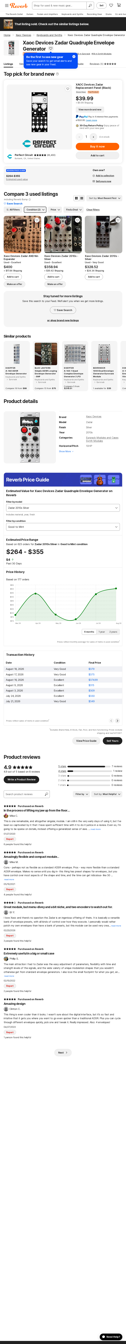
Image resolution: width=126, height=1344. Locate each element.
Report (10, 839)
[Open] (116, 508)
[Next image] (118, 234)
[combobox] (59, 508)
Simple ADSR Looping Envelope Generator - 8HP (46, 374)
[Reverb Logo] (19, 5)
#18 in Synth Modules (102, 53)
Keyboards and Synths (72, 14)
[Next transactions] (117, 720)
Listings (8, 63)
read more (96, 829)
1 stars (62, 785)
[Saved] (111, 5)
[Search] (90, 5)
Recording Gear (94, 14)
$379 (91, 668)
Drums (109, 14)
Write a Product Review (21, 779)
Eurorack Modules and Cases (102, 437)
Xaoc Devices (93, 416)
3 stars (62, 775)
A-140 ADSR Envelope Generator (16, 372)
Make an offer (14, 284)
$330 (91, 695)
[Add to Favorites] (51, 48)
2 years (113, 631)
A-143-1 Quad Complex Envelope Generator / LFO (73, 374)
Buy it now (97, 146)
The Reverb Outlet (14, 14)
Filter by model (14, 501)
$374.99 (93, 679)
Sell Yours (112, 740)
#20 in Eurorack (83, 53)
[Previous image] (89, 234)
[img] (40, 155)
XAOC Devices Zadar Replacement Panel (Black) (93, 86)
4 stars (62, 771)
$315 (91, 685)
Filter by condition (16, 521)
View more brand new (90, 109)
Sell (101, 5)
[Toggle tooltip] (57, 74)
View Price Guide (86, 740)
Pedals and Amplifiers (47, 14)
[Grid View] (76, 198)
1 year (102, 631)
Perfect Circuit (24, 155)
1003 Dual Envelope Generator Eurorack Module (103, 374)
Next (61, 1052)
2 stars (62, 780)
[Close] (74, 56)
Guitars (29, 14)
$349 (91, 701)
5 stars (62, 766)
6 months (89, 631)
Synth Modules (94, 440)
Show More (65, 451)
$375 (91, 674)
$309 (91, 690)
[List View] (81, 198)
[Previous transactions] (111, 720)
